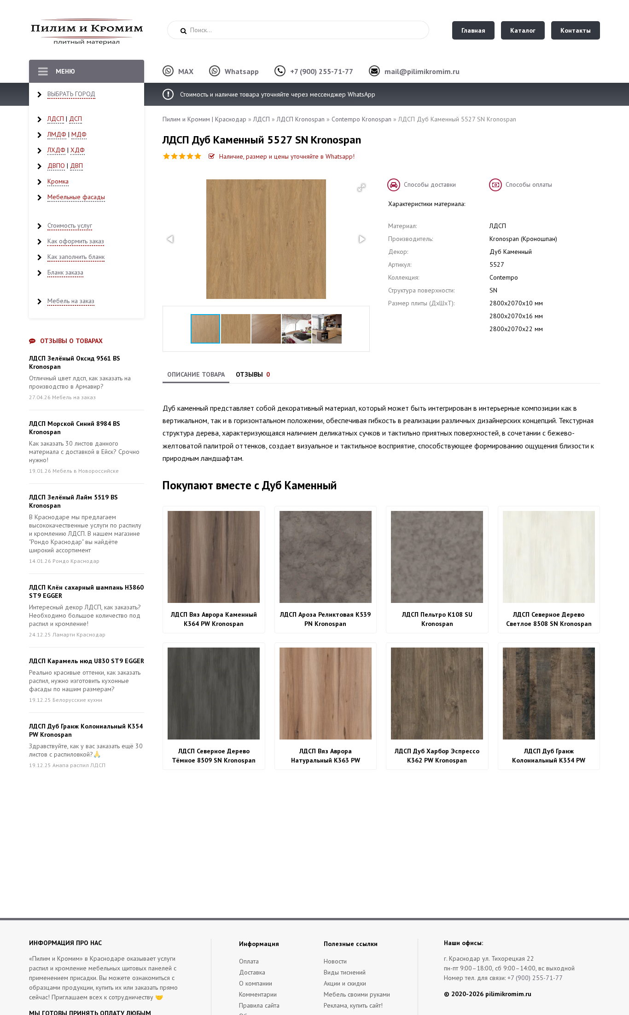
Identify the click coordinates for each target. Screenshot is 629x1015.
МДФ (79, 134)
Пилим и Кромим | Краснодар (204, 119)
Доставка (252, 972)
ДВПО (56, 165)
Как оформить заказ (75, 241)
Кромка (58, 181)
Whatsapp (242, 71)
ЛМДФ (56, 134)
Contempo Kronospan (361, 119)
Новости (335, 961)
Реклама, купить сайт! (353, 1005)
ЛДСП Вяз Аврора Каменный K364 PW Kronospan (214, 619)
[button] (361, 187)
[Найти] (183, 31)
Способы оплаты (529, 184)
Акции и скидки (345, 983)
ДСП (75, 119)
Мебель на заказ (70, 301)
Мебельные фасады (76, 197)
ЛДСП (55, 119)
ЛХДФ (56, 150)
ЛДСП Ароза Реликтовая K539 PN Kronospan (325, 619)
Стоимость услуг (69, 225)
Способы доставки (430, 184)
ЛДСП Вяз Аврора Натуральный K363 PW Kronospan (325, 756)
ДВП (76, 165)
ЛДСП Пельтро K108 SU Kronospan (437, 619)
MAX (185, 71)
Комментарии (258, 994)
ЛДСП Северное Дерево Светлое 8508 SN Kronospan (549, 619)
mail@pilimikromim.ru (422, 71)
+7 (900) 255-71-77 (321, 71)
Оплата (249, 961)
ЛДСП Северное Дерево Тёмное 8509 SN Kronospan (214, 755)
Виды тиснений (345, 972)
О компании (255, 983)
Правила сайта (259, 1005)
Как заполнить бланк (76, 256)
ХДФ (77, 150)
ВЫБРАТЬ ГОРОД (71, 94)
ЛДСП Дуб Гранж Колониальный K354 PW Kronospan (548, 756)
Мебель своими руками (357, 994)
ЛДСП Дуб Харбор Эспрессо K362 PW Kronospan (437, 755)
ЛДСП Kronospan (301, 119)
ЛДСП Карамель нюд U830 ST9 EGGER (86, 661)
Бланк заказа (65, 272)
